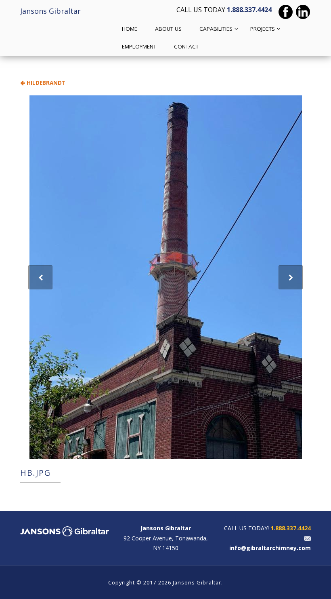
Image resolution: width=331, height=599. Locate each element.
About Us (168, 28)
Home (129, 28)
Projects (262, 28)
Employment (139, 46)
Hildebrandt (45, 82)
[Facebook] (286, 12)
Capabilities (216, 28)
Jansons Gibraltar (50, 11)
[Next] (291, 277)
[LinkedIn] (303, 12)
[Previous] (40, 277)
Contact (186, 46)
